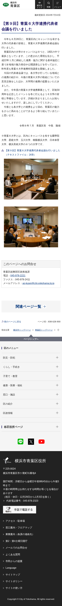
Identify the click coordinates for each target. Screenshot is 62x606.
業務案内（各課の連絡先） (20, 534)
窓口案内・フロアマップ (19, 527)
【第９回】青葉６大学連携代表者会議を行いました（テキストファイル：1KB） (32, 152)
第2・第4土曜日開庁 (17, 541)
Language (11, 568)
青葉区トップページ (44, 330)
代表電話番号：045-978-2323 (22, 501)
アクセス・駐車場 (15, 521)
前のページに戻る (12, 321)
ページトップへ (31, 339)
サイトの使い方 (14, 588)
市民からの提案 (14, 561)
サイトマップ (13, 574)
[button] (48, 4)
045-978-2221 (17, 275)
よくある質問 (13, 554)
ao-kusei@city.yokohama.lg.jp (38, 283)
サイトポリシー (14, 581)
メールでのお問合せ (16, 547)
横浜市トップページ (22, 330)
